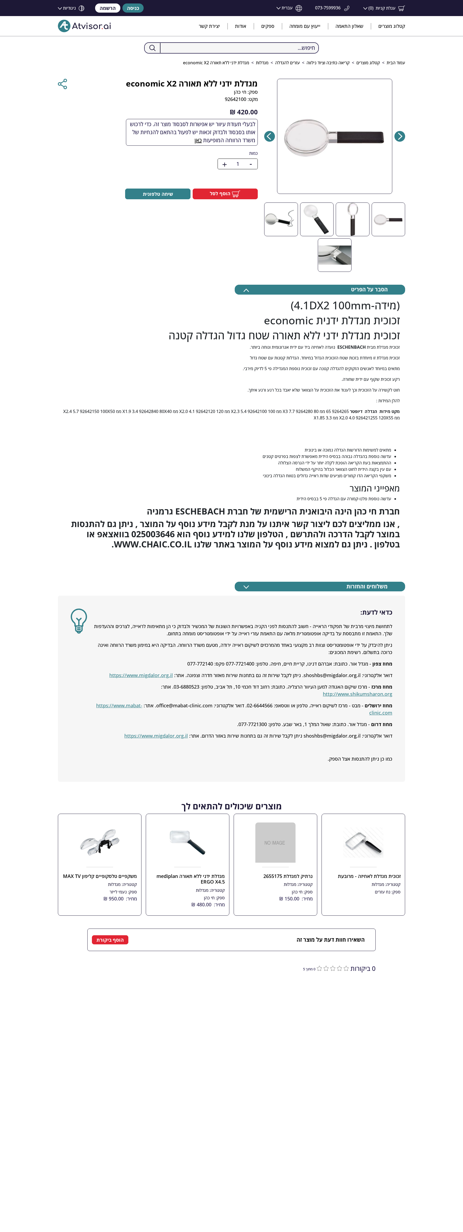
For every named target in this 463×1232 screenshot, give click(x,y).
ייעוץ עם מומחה (304, 26)
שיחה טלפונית (158, 194)
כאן (198, 140)
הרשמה (108, 8)
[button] (384, 8)
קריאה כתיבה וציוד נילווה (328, 63)
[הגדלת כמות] (224, 164)
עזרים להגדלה (287, 63)
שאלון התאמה (349, 26)
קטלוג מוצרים (391, 26)
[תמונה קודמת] (399, 136)
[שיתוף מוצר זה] (62, 84)
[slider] (332, 968)
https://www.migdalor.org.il (141, 675)
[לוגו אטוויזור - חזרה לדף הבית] (84, 26)
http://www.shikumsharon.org (357, 694)
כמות (253, 153)
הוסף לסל (221, 193)
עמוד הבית (396, 63)
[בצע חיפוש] (152, 48)
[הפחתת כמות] (250, 164)
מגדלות (262, 63)
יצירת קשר (209, 26)
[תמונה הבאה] (269, 136)
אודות (240, 26)
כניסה (133, 8)
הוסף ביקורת (110, 940)
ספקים (267, 26)
